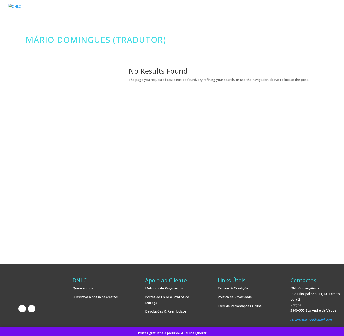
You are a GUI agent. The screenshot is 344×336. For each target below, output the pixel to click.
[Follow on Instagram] (31, 308)
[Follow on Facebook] (22, 308)
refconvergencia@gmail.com (311, 319)
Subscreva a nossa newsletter (95, 297)
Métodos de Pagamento (164, 288)
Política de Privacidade (235, 297)
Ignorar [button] (200, 333)
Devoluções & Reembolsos (166, 311)
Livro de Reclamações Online (240, 306)
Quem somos (83, 288)
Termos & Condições (234, 288)
